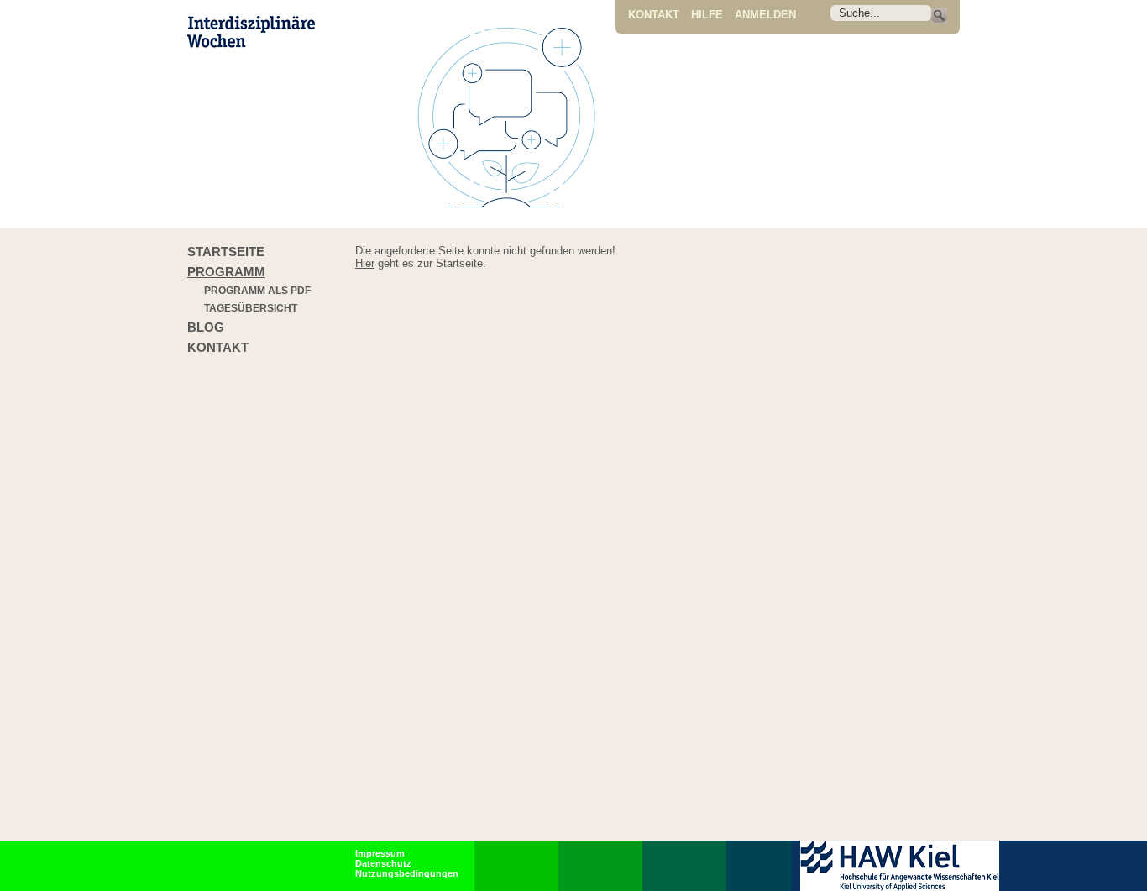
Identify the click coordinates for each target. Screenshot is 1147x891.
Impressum (380, 853)
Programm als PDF (257, 290)
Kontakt (653, 14)
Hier (364, 263)
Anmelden (765, 14)
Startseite (225, 251)
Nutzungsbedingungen (406, 873)
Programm (226, 272)
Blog (205, 327)
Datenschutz (383, 863)
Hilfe (707, 14)
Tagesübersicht (250, 308)
